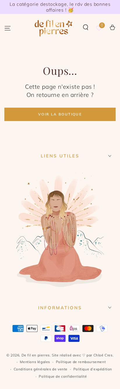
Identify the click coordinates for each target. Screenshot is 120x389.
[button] (85, 27)
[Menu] (7, 28)
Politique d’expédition (92, 369)
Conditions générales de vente (41, 369)
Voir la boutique (60, 114)
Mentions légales (35, 362)
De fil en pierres (36, 355)
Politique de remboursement (81, 362)
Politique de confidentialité (63, 376)
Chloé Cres (103, 355)
